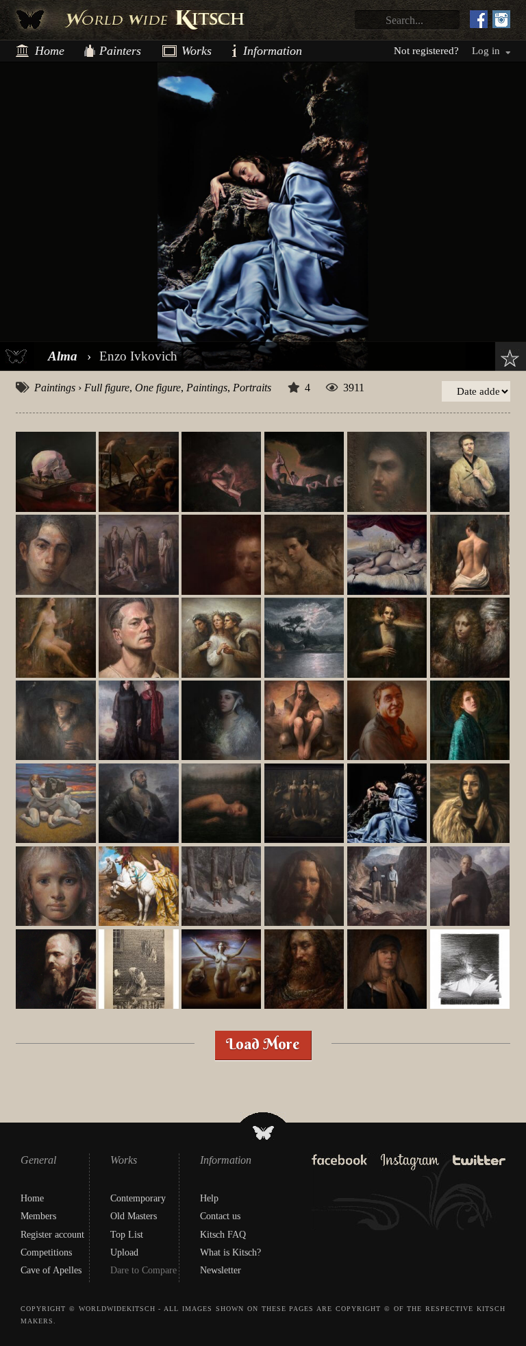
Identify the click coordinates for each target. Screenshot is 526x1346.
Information (248, 51)
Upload (124, 1252)
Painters (120, 51)
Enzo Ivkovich (138, 356)
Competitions (46, 1252)
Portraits (252, 387)
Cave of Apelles (51, 1270)
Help (209, 1198)
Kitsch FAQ (223, 1234)
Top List (126, 1234)
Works (191, 51)
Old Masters (133, 1216)
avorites (506, 358)
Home (49, 51)
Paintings (54, 387)
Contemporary (138, 1198)
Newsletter (220, 1270)
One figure (158, 387)
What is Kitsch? (230, 1252)
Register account (52, 1234)
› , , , (152, 387)
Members (38, 1216)
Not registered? (426, 51)
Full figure (106, 387)
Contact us (220, 1216)
